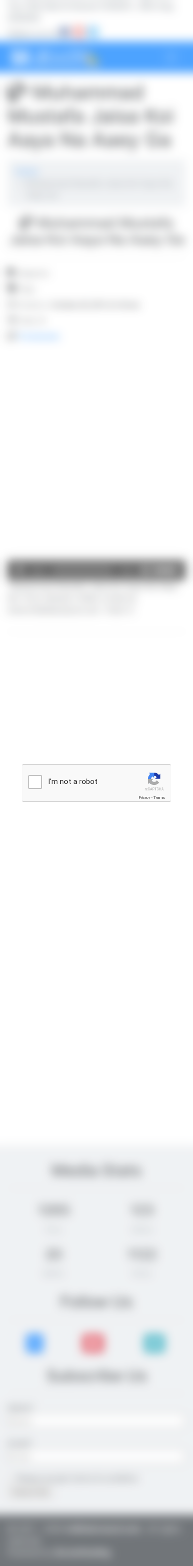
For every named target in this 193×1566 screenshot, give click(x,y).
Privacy (144, 797)
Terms (159, 797)
